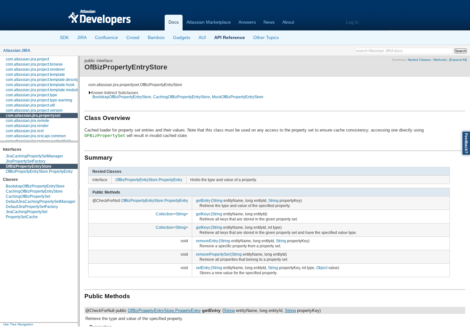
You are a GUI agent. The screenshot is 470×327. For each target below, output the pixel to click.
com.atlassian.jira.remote (27, 120)
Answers (247, 22)
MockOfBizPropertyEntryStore (237, 97)
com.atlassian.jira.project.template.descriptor (44, 79)
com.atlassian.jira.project (27, 59)
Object (321, 268)
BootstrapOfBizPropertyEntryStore (35, 186)
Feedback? (466, 143)
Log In (352, 22)
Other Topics (266, 37)
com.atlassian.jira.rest (24, 131)
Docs (173, 22)
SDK (64, 37)
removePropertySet (213, 254)
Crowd (132, 37)
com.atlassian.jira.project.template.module (42, 90)
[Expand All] (458, 59)
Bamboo (156, 37)
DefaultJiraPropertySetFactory (32, 206)
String (217, 200)
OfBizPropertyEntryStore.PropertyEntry (39, 171)
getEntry (203, 200)
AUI (202, 37)
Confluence (106, 37)
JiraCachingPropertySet (26, 212)
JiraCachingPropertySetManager (34, 156)
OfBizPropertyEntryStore (28, 166)
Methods (440, 59)
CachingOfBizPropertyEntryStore (34, 191)
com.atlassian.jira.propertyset (33, 115)
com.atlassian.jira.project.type (31, 95)
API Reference (229, 37)
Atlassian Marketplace (208, 22)
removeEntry (207, 241)
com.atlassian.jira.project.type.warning (39, 100)
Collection (164, 214)
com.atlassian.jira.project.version (34, 110)
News (269, 22)
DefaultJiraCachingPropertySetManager (40, 201)
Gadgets (181, 37)
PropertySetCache (22, 217)
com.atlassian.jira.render (27, 126)
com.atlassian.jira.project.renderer (35, 69)
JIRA (82, 37)
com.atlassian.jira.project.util (30, 105)
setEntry (203, 268)
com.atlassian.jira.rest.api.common (36, 136)
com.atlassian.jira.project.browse (34, 64)
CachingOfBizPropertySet (28, 196)
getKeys (203, 214)
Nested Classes (419, 59)
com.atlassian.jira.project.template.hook (40, 85)
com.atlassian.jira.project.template (35, 74)
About (288, 22)
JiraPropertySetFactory (25, 161)
